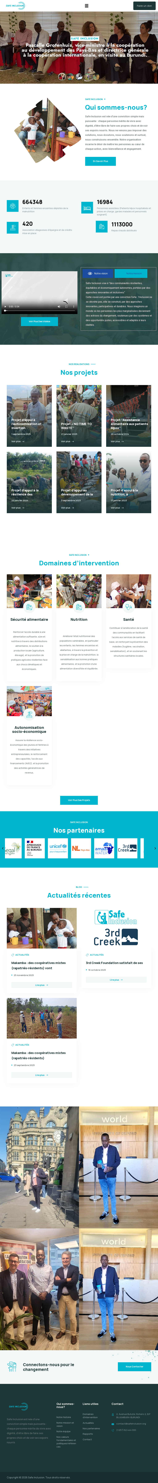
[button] (87, 6)
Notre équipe (63, 1431)
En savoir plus (100, 161)
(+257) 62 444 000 (126, 1430)
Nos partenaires (91, 1428)
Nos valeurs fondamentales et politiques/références (66, 1441)
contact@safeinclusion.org (131, 1423)
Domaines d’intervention (90, 1415)
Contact (87, 1439)
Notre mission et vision (65, 1424)
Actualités (88, 1422)
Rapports (88, 1433)
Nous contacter (134, 1366)
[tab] (98, 273)
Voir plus (16, 441)
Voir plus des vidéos (39, 321)
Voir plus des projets (79, 800)
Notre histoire (63, 1417)
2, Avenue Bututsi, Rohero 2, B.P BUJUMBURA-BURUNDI (133, 1415)
